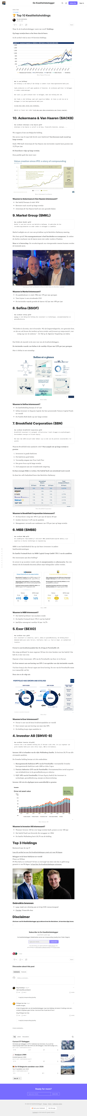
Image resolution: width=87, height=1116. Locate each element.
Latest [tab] (19, 1036)
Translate (16, 12)
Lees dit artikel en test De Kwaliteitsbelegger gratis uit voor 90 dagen (37, 852)
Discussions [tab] (25, 1036)
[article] (43, 1046)
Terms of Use (51, 945)
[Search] (62, 3)
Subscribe (73, 3)
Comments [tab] (17, 972)
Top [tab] (15, 1036)
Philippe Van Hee (21, 1003)
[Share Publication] (66, 3)
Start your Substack (39, 1108)
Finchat (18, 910)
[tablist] (20, 972)
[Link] (10, 118)
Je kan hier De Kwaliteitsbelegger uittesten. (46, 864)
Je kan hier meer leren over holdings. (26, 105)
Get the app (51, 1108)
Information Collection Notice (43, 947)
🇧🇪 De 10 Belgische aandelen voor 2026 (28, 1067)
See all (16, 1078)
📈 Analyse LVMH (19, 1055)
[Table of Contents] (2, 558)
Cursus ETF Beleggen (21, 1042)
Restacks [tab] (23, 972)
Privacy (45, 1104)
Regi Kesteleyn (20, 988)
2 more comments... (18, 1028)
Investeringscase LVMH (19, 1057)
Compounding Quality (25, 1047)
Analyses (16, 9)
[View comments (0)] (29, 1073)
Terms (50, 1104)
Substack (35, 1112)
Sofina (16, 317)
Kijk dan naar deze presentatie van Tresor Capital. (50, 110)
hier (68, 921)
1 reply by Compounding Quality (27, 997)
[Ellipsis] (73, 987)
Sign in (82, 3)
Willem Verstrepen (22, 19)
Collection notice (57, 1104)
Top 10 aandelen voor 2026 (21, 1069)
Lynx (17, 907)
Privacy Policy (56, 947)
